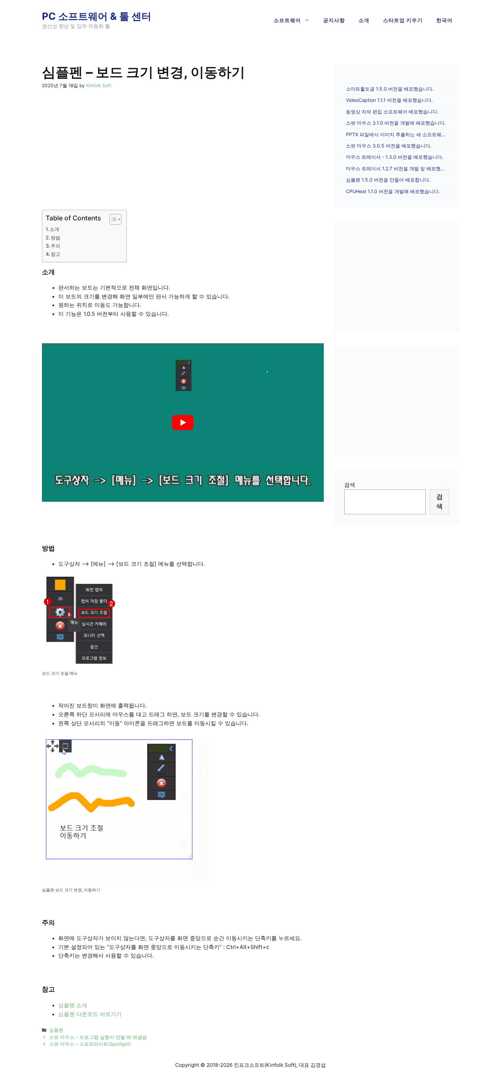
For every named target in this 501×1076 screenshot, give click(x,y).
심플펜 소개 (72, 1005)
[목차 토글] (112, 219)
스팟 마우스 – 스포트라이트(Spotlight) (90, 1044)
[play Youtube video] (183, 422)
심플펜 (56, 1030)
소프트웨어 (287, 20)
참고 (55, 254)
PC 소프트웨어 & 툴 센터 (96, 16)
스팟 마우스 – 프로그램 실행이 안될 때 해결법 (98, 1037)
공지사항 (334, 20)
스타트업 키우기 (403, 20)
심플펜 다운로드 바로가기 (90, 1014)
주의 (55, 246)
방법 (55, 237)
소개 (364, 20)
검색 (349, 484)
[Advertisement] (183, 142)
